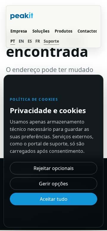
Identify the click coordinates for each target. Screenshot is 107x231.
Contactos (87, 31)
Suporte (51, 41)
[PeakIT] (27, 17)
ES (30, 41)
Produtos (63, 31)
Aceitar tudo (53, 199)
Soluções (40, 31)
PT (12, 41)
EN (21, 41)
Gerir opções (53, 183)
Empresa (18, 31)
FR (37, 41)
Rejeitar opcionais (54, 168)
